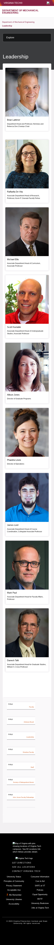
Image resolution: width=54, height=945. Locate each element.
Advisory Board (29, 722)
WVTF (40, 899)
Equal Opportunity (40, 894)
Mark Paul (12, 592)
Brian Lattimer (13, 120)
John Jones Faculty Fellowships (23, 797)
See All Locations (24, 867)
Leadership (7, 26)
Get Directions (22, 863)
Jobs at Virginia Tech (40, 908)
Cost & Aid (40, 881)
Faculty (31, 707)
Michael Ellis (13, 259)
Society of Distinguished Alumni (23, 782)
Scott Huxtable (14, 327)
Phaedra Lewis (14, 460)
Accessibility (14, 904)
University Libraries (14, 899)
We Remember (15, 895)
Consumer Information (40, 877)
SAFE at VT (40, 886)
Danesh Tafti (13, 660)
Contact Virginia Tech (27, 871)
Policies (40, 890)
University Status (14, 877)
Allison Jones (13, 394)
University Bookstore (40, 903)
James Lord (12, 525)
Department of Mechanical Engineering (18, 22)
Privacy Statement (14, 886)
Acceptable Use (14, 890)
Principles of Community (14, 881)
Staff (32, 767)
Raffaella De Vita (15, 191)
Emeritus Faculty (28, 752)
